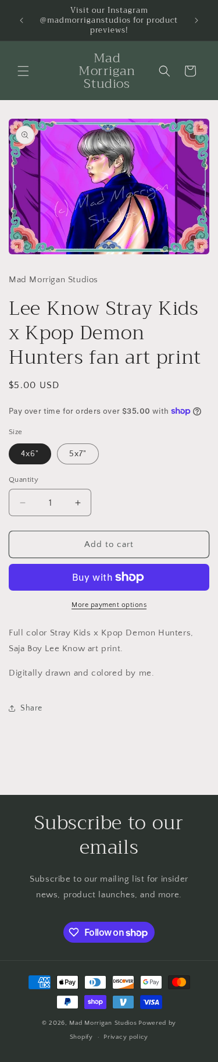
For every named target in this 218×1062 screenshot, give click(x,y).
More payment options (109, 605)
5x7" (78, 454)
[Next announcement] (196, 20)
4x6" (30, 454)
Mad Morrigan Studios (103, 1023)
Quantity (23, 479)
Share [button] (31, 708)
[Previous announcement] (21, 20)
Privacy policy (125, 1036)
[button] (23, 71)
